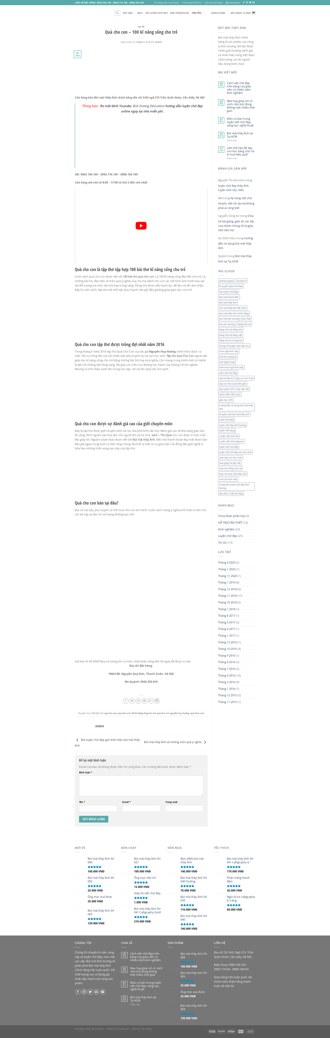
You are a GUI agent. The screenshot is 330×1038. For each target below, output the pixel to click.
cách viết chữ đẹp (228, 372)
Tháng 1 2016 (226, 689)
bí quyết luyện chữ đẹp (231, 286)
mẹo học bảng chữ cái (230, 468)
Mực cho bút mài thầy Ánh (232, 473)
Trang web (171, 802)
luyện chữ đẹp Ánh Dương (232, 425)
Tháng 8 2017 (226, 616)
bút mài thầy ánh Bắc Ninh (232, 307)
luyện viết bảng (227, 430)
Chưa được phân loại (231, 516)
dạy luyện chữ (226, 389)
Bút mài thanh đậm (229, 297)
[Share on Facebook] (126, 701)
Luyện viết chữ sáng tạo (231, 441)
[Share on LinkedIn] (157, 701)
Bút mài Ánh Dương (99, 961)
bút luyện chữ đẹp (228, 291)
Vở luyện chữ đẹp (156, 12)
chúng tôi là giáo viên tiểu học (234, 345)
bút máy (246, 318)
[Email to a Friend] (138, 701)
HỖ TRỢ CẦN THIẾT (230, 523)
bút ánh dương (227, 324)
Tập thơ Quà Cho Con (180, 356)
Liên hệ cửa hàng (213, 2)
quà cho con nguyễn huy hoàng (173, 713)
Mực (140, 12)
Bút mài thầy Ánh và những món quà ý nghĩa (173, 742)
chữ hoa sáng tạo (228, 356)
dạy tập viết (243, 389)
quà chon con (197, 713)
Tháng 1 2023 (226, 569)
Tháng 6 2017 (226, 622)
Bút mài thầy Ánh (100, 965)
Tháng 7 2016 (226, 669)
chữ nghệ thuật (227, 362)
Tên (82, 802)
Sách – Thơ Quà (162, 435)
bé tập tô (241, 280)
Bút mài (128, 12)
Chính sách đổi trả (191, 2)
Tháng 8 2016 (226, 662)
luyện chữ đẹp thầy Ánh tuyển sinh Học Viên (233, 188)
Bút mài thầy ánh (228, 302)
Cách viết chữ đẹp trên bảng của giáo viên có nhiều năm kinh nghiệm (239, 88)
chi (220, 198)
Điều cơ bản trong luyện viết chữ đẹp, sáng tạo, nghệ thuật (240, 122)
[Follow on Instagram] (247, 2)
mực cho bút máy (228, 479)
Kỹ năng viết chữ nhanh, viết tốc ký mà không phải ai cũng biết (236, 203)
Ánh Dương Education (149, 106)
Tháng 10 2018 (227, 602)
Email (126, 802)
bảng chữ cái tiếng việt (230, 335)
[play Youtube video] (141, 225)
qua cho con (110, 713)
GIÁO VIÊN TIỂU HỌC (229, 394)
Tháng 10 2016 (227, 649)
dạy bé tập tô (226, 378)
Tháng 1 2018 (226, 609)
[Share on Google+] (150, 701)
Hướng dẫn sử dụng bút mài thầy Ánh (235, 243)
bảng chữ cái (244, 324)
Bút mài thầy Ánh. (144, 439)
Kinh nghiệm (226, 529)
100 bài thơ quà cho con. (139, 276)
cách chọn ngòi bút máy (231, 367)
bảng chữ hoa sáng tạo (231, 340)
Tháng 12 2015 (227, 695)
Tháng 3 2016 (226, 682)
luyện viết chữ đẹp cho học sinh (235, 452)
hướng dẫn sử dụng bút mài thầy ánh (236, 407)
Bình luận (85, 772)
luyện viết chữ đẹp (228, 446)
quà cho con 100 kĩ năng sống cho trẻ (137, 713)
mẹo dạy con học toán (230, 457)
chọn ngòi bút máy (228, 351)
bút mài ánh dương (229, 318)
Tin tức (196, 12)
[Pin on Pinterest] (144, 701)
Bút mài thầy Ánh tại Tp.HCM (240, 135)
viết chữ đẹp (236, 493)
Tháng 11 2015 (227, 702)
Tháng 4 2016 (226, 675)
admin (158, 42)
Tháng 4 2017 (226, 629)
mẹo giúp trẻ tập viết (229, 462)
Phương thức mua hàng (166, 2)
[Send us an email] (253, 2)
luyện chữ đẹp (226, 419)
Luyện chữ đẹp (227, 536)
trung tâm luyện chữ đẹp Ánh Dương (234, 486)
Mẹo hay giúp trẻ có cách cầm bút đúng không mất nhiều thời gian (241, 106)
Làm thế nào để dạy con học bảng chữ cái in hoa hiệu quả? (240, 151)
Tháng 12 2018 (227, 589)
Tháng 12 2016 (227, 642)
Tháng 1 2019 (226, 582)
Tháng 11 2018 (227, 596)
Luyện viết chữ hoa (229, 435)
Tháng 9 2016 (226, 655)
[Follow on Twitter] (250, 2)
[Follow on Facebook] (244, 2)
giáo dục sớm (226, 399)
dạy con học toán (245, 378)
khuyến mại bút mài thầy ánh (234, 414)
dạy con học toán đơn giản (232, 383)
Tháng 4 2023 (226, 562)
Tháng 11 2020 (227, 576)
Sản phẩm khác (179, 12)
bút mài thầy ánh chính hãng (234, 313)
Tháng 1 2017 (226, 635)
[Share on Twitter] (132, 701)
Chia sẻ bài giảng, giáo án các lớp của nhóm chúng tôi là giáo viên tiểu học (236, 223)
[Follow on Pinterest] (103, 992)
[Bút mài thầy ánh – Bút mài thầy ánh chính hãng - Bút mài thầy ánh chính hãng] (92, 13)
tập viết (223, 493)
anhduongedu (226, 280)
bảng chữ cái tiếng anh (230, 329)
